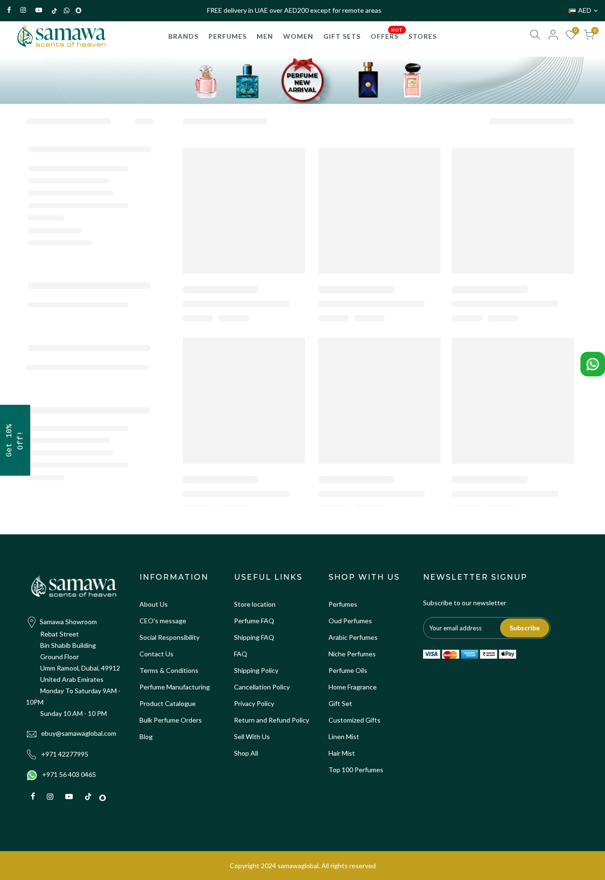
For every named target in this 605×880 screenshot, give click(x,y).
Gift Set (340, 703)
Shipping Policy (256, 670)
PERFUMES (227, 36)
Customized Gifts (354, 720)
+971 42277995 (64, 754)
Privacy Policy (254, 703)
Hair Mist (341, 753)
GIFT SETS (342, 36)
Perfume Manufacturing (174, 687)
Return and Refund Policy (271, 720)
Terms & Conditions (169, 670)
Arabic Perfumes (353, 637)
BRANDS (183, 36)
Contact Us (156, 654)
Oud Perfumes (350, 621)
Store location (255, 604)
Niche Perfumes (352, 654)
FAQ (240, 654)
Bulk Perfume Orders (170, 720)
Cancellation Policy (262, 687)
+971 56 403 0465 (69, 774)
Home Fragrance (352, 687)
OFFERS (387, 33)
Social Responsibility (169, 637)
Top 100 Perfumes (355, 770)
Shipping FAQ (254, 637)
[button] (15, 440)
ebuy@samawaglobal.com (78, 733)
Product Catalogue (167, 703)
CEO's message (162, 621)
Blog (146, 736)
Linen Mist (343, 736)
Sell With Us (252, 736)
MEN (265, 36)
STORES (422, 36)
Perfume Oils (347, 670)
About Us (153, 604)
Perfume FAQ (254, 621)
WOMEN (298, 36)
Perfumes (342, 604)
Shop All (246, 753)
